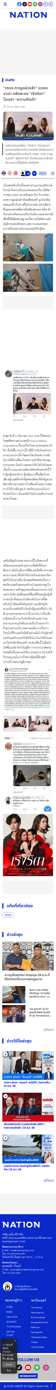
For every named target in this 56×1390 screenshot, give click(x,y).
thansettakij (37, 1346)
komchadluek (38, 1317)
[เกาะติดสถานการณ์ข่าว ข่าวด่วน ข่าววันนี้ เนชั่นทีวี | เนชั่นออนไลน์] (28, 15)
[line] (37, 1369)
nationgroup (37, 1312)
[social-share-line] (35, 4)
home (9, 1306)
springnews (37, 1332)
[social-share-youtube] (30, 4)
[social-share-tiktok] (24, 4)
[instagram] (46, 1369)
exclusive (12, 1316)
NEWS (8, 915)
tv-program (13, 1326)
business (11, 1321)
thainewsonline (39, 1337)
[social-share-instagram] (40, 4)
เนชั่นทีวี (18, 1386)
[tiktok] (19, 1369)
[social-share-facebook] (19, 4)
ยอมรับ (9, 1364)
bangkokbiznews (39, 1322)
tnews (34, 1342)
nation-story (10, 1333)
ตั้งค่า (9, 1370)
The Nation (36, 1307)
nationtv (35, 1327)
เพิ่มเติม (10, 1358)
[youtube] (28, 1369)
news (9, 1311)
